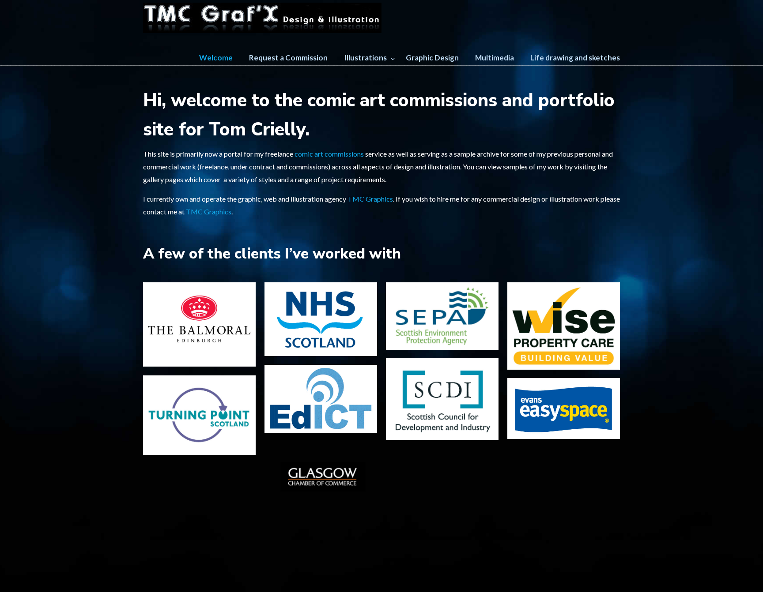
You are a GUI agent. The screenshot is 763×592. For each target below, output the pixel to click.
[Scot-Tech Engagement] (563, 531)
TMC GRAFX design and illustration (262, 18)
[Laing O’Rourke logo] (563, 475)
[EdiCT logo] (320, 399)
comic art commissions (329, 154)
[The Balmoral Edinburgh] (199, 324)
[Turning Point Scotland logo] (199, 415)
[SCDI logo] (442, 399)
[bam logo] (199, 470)
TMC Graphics (370, 199)
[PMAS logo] (442, 477)
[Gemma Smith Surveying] (442, 520)
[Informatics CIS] (442, 541)
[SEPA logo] (442, 316)
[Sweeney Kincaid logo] (199, 491)
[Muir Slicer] (320, 536)
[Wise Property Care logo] (563, 326)
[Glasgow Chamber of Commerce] (320, 481)
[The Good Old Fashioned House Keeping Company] (563, 504)
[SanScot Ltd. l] (442, 498)
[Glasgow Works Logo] (563, 454)
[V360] (199, 534)
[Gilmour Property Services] (199, 513)
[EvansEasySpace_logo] (563, 408)
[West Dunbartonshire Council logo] (442, 455)
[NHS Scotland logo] (320, 319)
